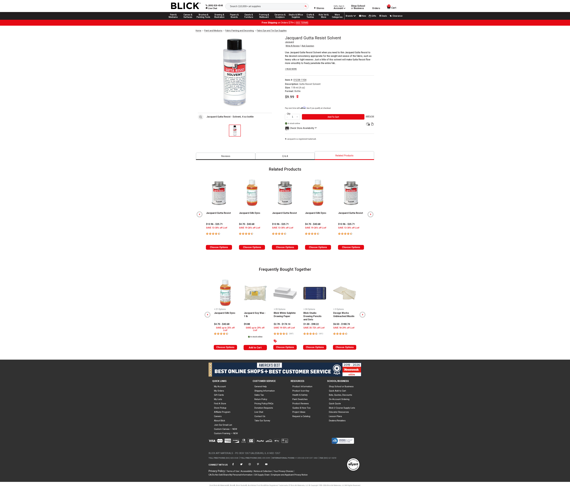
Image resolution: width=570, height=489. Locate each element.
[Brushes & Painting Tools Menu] (203, 19)
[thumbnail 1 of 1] (235, 130)
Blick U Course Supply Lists (342, 408)
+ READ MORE (291, 69)
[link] (211, 8)
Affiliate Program (222, 412)
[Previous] (199, 214)
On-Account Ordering (339, 399)
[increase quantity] (297, 117)
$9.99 (289, 97)
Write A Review (293, 46)
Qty (288, 114)
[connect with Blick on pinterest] (258, 466)
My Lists (218, 399)
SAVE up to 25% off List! (225, 329)
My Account (220, 386)
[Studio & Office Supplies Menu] (296, 19)
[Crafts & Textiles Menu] (311, 19)
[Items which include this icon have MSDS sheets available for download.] (372, 124)
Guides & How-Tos (301, 408)
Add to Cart (255, 347)
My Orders (219, 390)
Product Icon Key (300, 390)
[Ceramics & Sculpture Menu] (280, 19)
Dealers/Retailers (337, 420)
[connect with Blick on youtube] (266, 466)
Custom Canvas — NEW (225, 429)
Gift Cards (219, 395)
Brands (349, 16)
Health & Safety (300, 395)
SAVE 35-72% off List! (314, 328)
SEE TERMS (302, 22)
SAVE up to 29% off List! (255, 329)
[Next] (370, 214)
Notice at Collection (263, 471)
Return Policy (260, 399)
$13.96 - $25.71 (214, 224)
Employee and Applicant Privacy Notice (289, 475)
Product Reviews (300, 403)
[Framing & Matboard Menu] (264, 19)
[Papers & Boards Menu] (235, 19)
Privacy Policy (217, 471)
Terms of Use (233, 471)
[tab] (225, 156)
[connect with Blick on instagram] (250, 466)
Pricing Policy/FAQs (263, 403)
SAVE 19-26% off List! (249, 228)
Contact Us (259, 416)
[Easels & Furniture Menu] (249, 19)
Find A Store (220, 403)
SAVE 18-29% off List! (343, 328)
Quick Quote (335, 403)
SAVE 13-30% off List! (216, 228)
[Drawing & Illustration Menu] (219, 19)
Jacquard (289, 42)
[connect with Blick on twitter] (241, 466)
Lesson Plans (335, 416)
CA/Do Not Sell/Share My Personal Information (230, 475)
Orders (376, 8)
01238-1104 (299, 79)
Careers (218, 416)
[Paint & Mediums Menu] (174, 19)
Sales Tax (259, 395)
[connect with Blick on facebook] (233, 466)
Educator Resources (339, 412)
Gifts (374, 16)
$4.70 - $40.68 (246, 224)
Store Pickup (220, 408)
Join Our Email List (223, 425)
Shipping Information (264, 390)
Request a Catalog (301, 416)
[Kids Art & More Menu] (325, 19)
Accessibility (246, 471)
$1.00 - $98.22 (311, 324)
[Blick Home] (186, 6)
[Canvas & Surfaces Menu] (188, 19)
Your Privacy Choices (283, 471)
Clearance (397, 16)
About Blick (219, 420)
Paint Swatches (300, 399)
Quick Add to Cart (337, 390)
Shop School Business (358, 7)
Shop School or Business (341, 386)
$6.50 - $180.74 (341, 324)
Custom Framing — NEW (226, 433)
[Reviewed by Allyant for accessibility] (353, 465)
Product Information (302, 386)
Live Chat (258, 412)
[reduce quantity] (287, 117)
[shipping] (367, 124)
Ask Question (308, 46)
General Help (260, 386)
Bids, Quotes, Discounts (340, 395)
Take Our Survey (262, 420)
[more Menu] (337, 19)
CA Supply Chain (262, 475)
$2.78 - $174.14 (282, 324)
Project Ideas (298, 412)
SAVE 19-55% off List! (284, 328)
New (364, 16)
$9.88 (247, 324)
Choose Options (219, 247)
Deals (384, 16)
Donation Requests (263, 408)
